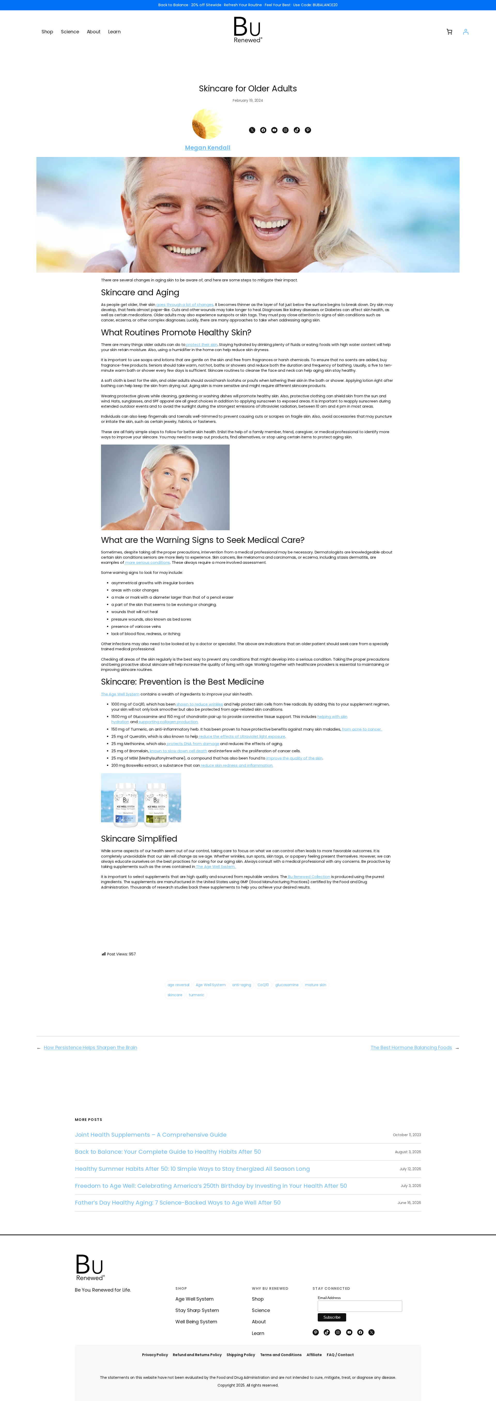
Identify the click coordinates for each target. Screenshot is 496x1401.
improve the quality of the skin (294, 758)
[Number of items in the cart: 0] (449, 32)
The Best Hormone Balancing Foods (411, 1047)
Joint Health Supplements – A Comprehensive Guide (151, 1135)
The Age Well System (120, 694)
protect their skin (201, 344)
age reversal (179, 984)
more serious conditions (147, 562)
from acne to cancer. (362, 729)
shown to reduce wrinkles (199, 704)
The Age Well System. (216, 866)
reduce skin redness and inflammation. (237, 765)
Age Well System (211, 984)
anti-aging (241, 984)
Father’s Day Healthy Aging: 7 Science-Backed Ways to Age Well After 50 (178, 1203)
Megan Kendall (207, 148)
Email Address (329, 1298)
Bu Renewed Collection (309, 876)
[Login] (466, 32)
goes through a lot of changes (184, 304)
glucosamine (287, 984)
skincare (175, 995)
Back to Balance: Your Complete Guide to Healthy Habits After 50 (168, 1152)
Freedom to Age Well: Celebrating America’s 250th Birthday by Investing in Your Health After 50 (211, 1186)
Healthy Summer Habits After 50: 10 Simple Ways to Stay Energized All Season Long (192, 1169)
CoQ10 (263, 984)
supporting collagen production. (168, 721)
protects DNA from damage (193, 743)
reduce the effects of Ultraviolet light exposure (241, 736)
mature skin (315, 984)
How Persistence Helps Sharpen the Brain (90, 1047)
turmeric (196, 995)
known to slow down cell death (178, 751)
